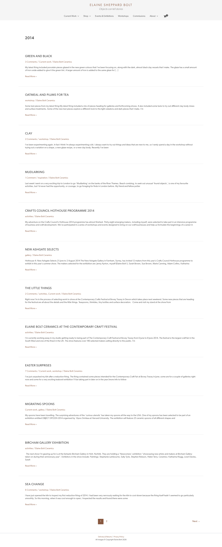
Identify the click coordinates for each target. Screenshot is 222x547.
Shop (85, 16)
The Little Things (38, 288)
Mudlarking (35, 172)
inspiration (42, 178)
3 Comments (31, 62)
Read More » (31, 76)
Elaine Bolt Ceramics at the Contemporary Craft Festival (71, 327)
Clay (28, 133)
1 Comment (30, 178)
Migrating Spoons (40, 404)
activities (29, 216)
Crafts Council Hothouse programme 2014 (59, 210)
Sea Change (34, 484)
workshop (29, 101)
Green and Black (38, 56)
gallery (28, 255)
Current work (70, 16)
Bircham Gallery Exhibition (47, 442)
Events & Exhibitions (104, 16)
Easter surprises (38, 365)
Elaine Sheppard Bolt (111, 5)
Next (196, 521)
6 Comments (31, 490)
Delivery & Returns (105, 537)
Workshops (123, 16)
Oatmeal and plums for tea (47, 95)
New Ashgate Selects (42, 249)
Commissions (139, 16)
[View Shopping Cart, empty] (165, 16)
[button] (77, 16)
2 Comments (31, 139)
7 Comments (31, 371)
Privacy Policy (119, 537)
